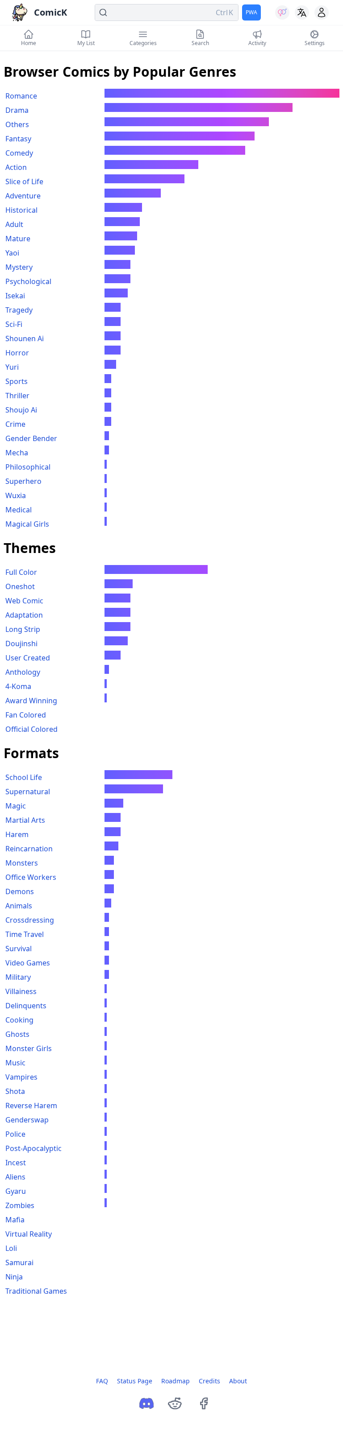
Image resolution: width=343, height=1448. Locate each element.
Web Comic (24, 601)
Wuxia (15, 495)
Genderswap (27, 1120)
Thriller (17, 395)
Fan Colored (25, 715)
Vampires (21, 1077)
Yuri (12, 367)
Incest (15, 1162)
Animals (18, 906)
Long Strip (22, 629)
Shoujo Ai (21, 410)
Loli (11, 1248)
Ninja (14, 1277)
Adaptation (24, 615)
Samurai (19, 1262)
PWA (251, 12)
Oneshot (20, 586)
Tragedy (19, 310)
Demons (19, 891)
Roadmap (175, 1381)
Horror (17, 353)
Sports (16, 381)
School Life (23, 777)
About (238, 1381)
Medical (18, 510)
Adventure (23, 196)
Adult (14, 224)
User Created (27, 658)
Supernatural (27, 791)
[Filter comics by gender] (282, 12)
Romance (21, 96)
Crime (15, 424)
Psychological (28, 281)
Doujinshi (21, 643)
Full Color (21, 572)
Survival (18, 948)
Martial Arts (25, 820)
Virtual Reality (28, 1234)
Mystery (19, 267)
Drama (17, 110)
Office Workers (30, 877)
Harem (17, 834)
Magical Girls (27, 524)
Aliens (15, 1177)
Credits (209, 1381)
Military (18, 977)
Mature (17, 238)
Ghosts (17, 1034)
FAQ (102, 1381)
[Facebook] (203, 1403)
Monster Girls (28, 1048)
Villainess (21, 991)
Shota (15, 1091)
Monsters (21, 863)
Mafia (15, 1220)
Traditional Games (36, 1291)
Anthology (22, 672)
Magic (15, 806)
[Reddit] (175, 1403)
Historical (21, 210)
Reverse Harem (31, 1105)
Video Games (27, 963)
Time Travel (24, 934)
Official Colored (31, 729)
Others (17, 124)
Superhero (23, 481)
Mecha (16, 453)
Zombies (19, 1205)
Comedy (19, 153)
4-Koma (18, 686)
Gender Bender (31, 438)
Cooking (19, 1020)
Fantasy (18, 139)
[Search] (166, 12)
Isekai (15, 296)
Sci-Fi (13, 324)
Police (15, 1134)
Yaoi (12, 253)
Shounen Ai (24, 338)
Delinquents (25, 1006)
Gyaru (15, 1191)
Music (15, 1063)
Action (16, 167)
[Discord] (146, 1403)
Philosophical (27, 467)
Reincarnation (29, 849)
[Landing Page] (20, 12)
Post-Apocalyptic (33, 1148)
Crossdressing (29, 920)
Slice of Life (24, 181)
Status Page (134, 1381)
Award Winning (31, 700)
